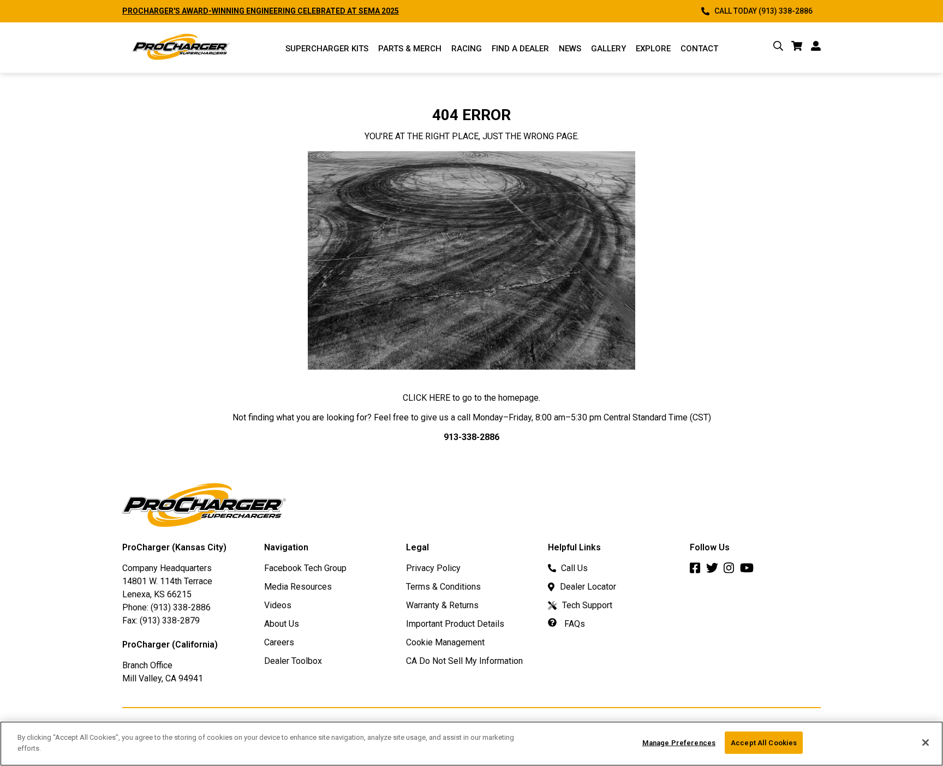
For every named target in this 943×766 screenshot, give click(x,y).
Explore (653, 49)
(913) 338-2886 (181, 607)
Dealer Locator (588, 586)
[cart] (797, 48)
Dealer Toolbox (293, 661)
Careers (279, 642)
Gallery (608, 49)
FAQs (573, 624)
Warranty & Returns (442, 605)
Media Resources (298, 586)
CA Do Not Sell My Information (464, 661)
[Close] (926, 743)
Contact (699, 49)
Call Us (574, 568)
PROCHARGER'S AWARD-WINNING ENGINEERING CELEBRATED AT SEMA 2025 (260, 11)
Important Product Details (455, 624)
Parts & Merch (409, 49)
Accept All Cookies (764, 743)
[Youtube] (749, 571)
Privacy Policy (433, 568)
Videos (277, 605)
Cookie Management (445, 642)
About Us (281, 624)
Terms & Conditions (443, 586)
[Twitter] (715, 571)
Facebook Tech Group (305, 568)
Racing (466, 49)
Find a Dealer (520, 49)
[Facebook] (698, 571)
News (570, 49)
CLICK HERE (426, 398)
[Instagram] (732, 571)
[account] (816, 48)
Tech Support (587, 605)
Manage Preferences (678, 743)
